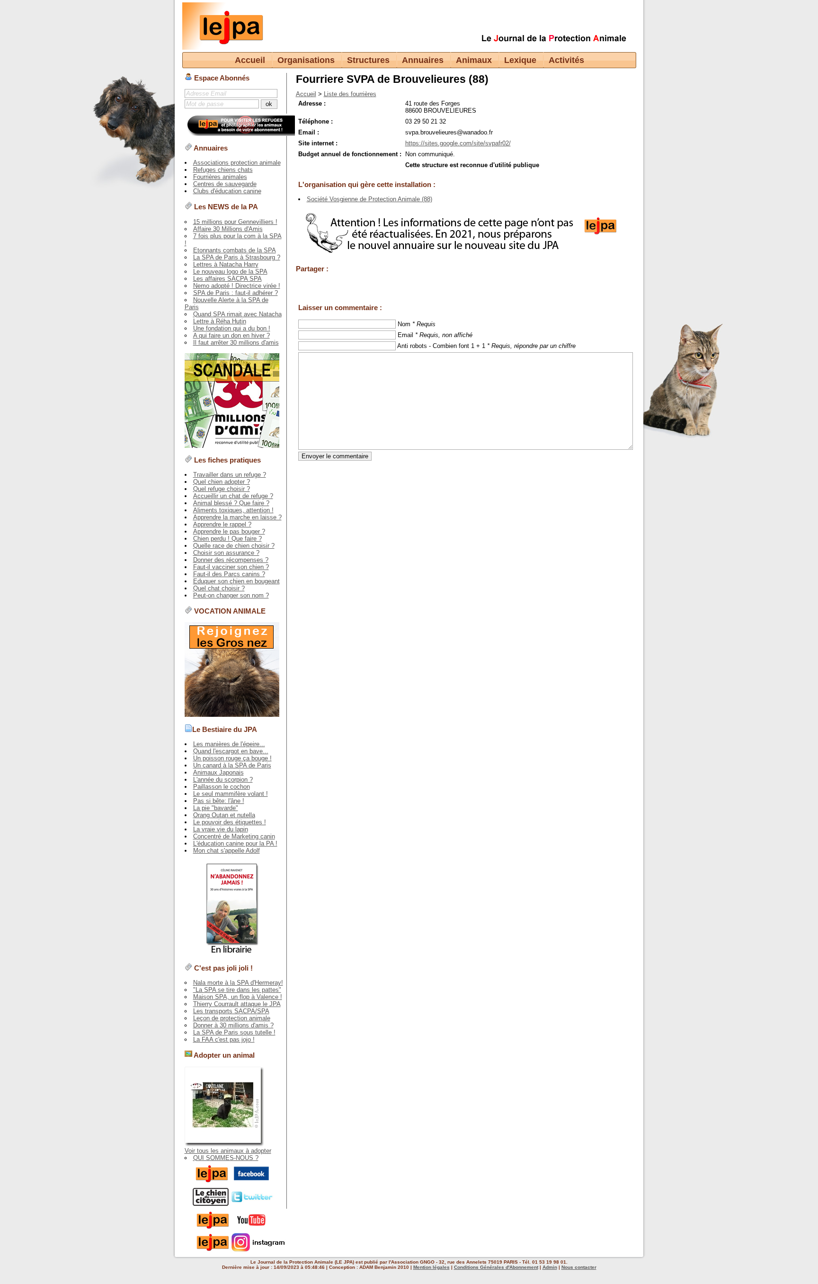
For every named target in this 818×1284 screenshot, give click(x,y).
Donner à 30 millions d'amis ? (233, 1025)
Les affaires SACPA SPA (227, 278)
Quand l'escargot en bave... (230, 751)
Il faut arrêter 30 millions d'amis (236, 342)
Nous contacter (578, 1267)
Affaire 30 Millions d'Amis (228, 228)
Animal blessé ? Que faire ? (231, 503)
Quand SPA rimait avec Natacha (237, 314)
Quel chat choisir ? (219, 588)
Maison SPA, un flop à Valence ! (237, 996)
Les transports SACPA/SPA (231, 1011)
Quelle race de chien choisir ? (234, 545)
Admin (549, 1267)
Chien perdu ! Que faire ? (227, 538)
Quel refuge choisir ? (221, 488)
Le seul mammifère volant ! (230, 793)
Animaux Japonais (218, 772)
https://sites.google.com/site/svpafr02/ (458, 143)
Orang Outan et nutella (224, 815)
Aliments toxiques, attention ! (233, 510)
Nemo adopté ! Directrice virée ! (236, 285)
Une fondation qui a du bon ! (231, 328)
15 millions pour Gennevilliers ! (235, 221)
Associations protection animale (237, 162)
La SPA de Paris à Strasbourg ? (236, 257)
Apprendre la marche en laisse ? (237, 517)
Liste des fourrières (350, 94)
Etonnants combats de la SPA (234, 250)
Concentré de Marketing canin (234, 836)
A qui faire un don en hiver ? (231, 335)
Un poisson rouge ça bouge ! (232, 758)
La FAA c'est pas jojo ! (224, 1039)
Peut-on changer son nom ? (231, 595)
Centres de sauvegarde (225, 183)
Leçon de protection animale (231, 1018)
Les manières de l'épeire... (229, 744)
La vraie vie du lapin (220, 829)
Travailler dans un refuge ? (229, 474)
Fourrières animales (220, 176)
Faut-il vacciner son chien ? (231, 567)
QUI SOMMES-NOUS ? (225, 1157)
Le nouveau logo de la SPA (230, 271)
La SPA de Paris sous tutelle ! (234, 1032)
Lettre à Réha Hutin (219, 321)
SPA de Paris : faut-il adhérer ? (235, 292)
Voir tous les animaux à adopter (228, 1150)
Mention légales (431, 1267)
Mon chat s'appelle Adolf (226, 850)
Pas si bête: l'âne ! (218, 800)
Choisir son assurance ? (226, 552)
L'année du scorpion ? (223, 779)
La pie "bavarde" (215, 807)
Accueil (250, 60)
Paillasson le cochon (221, 786)
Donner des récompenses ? (230, 559)
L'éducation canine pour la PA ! (235, 843)
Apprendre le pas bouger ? (229, 531)
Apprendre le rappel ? (222, 524)
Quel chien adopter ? (221, 481)
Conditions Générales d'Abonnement (496, 1267)
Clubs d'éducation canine (227, 191)
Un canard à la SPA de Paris (232, 765)
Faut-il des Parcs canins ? (229, 574)
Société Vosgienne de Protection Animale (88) (369, 199)
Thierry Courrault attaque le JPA (237, 1004)
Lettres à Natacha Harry (225, 264)
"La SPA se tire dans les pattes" (237, 989)
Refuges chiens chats (223, 169)
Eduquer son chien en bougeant (236, 581)
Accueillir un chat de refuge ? (233, 495)
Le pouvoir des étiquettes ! (229, 822)
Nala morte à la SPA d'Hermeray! (238, 982)
